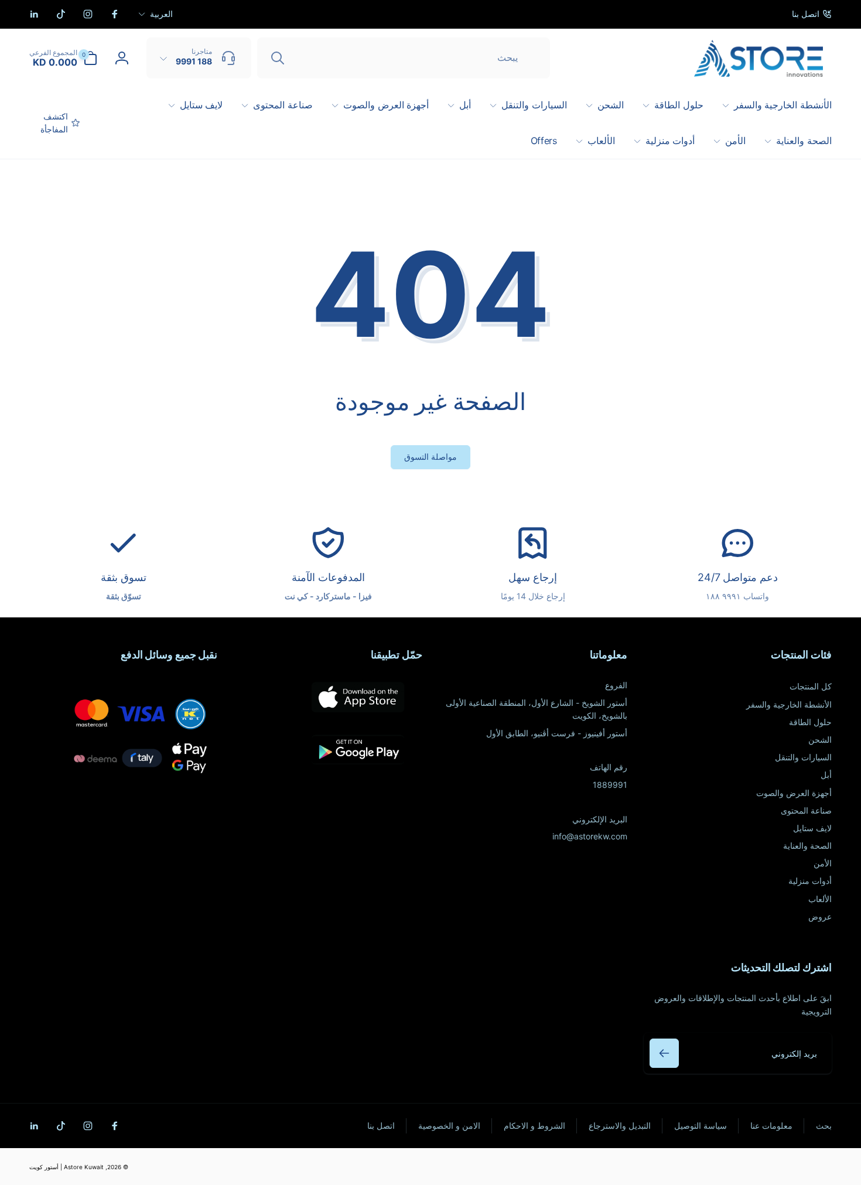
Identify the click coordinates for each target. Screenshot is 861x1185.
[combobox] (403, 57)
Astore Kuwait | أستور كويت (66, 1166)
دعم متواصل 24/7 (738, 577)
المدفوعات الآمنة (328, 577)
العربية (161, 14)
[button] (63, 58)
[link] (812, 14)
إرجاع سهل (532, 577)
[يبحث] (277, 58)
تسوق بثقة (123, 577)
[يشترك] (664, 1053)
